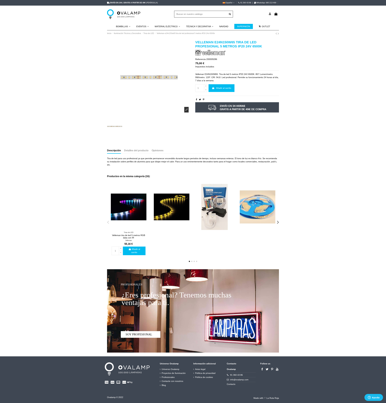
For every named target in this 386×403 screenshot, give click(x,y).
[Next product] (278, 33)
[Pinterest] (203, 99)
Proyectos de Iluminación (174, 373)
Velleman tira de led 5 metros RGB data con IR (128, 236)
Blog (164, 385)
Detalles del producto (136, 150)
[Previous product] (277, 33)
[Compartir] (196, 99)
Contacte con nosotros (172, 381)
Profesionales (168, 377)
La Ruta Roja (272, 398)
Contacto (231, 384)
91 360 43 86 (245, 3)
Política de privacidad (205, 373)
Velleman (128, 240)
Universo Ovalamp (170, 369)
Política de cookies (204, 377)
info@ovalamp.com (239, 379)
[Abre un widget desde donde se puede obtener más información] (373, 397)
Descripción (114, 150)
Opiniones (157, 150)
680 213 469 (271, 3)
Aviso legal (200, 369)
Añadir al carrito (223, 88)
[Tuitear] (200, 99)
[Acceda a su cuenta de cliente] (270, 14)
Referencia (200, 59)
